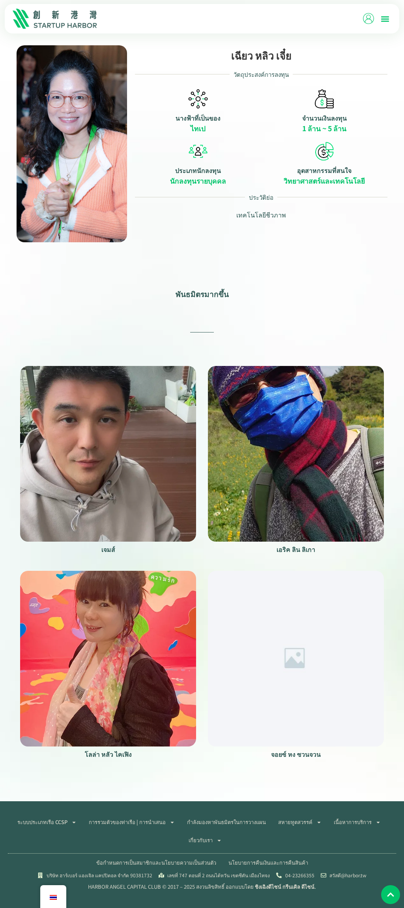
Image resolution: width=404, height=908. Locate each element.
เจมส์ (108, 549)
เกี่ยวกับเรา (201, 840)
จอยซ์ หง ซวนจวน (296, 754)
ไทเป (198, 128)
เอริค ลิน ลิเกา (296, 549)
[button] (384, 18)
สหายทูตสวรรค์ (295, 822)
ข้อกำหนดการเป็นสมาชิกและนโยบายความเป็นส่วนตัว (156, 862)
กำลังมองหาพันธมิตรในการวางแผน (226, 822)
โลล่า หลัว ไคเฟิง (108, 754)
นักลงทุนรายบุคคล (198, 180)
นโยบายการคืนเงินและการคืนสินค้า (268, 862)
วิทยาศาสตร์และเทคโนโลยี (324, 180)
